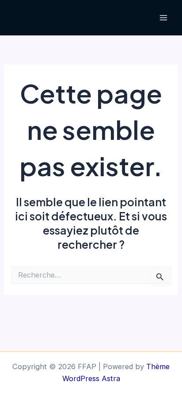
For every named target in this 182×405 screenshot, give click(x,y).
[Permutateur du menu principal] (163, 18)
